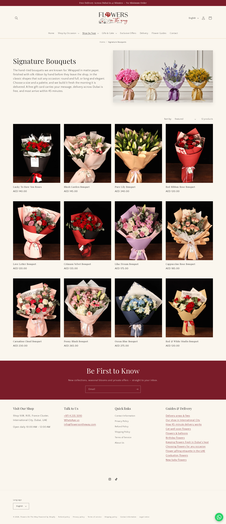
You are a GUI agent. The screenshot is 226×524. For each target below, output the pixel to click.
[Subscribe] (137, 389)
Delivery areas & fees (178, 415)
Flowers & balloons (177, 433)
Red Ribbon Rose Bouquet (180, 186)
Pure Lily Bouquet (125, 186)
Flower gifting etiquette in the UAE (185, 451)
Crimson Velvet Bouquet (77, 264)
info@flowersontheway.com (80, 424)
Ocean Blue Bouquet (126, 341)
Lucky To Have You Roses (27, 186)
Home (102, 42)
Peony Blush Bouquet (76, 341)
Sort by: (168, 119)
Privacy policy (79, 517)
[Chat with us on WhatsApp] (219, 517)
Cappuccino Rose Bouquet (180, 264)
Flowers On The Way (29, 517)
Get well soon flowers (178, 429)
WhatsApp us (71, 420)
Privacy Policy (122, 421)
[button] (16, 18)
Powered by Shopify (47, 517)
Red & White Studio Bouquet (182, 341)
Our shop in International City (183, 420)
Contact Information (125, 416)
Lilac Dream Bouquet (127, 264)
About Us (119, 443)
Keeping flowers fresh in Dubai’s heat (187, 442)
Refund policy (64, 517)
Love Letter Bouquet (24, 264)
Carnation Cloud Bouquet (27, 341)
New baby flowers (176, 459)
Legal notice (144, 517)
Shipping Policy (122, 432)
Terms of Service (123, 437)
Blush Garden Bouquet (77, 186)
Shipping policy (111, 517)
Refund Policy (122, 426)
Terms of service (95, 517)
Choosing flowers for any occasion (186, 446)
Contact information (128, 517)
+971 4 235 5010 (73, 415)
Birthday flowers (175, 437)
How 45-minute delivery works (184, 424)
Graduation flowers (177, 455)
